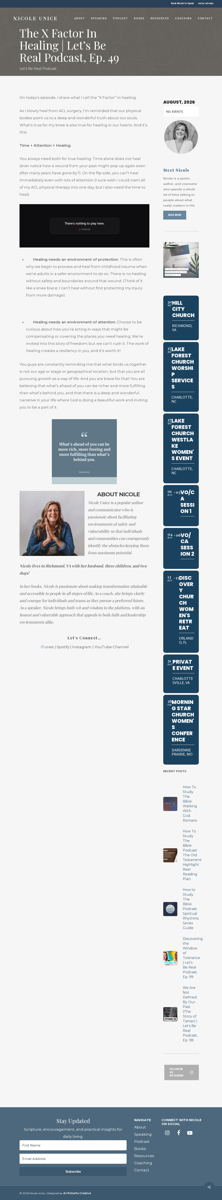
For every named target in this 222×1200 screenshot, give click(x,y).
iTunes (47, 647)
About (140, 1127)
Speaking (143, 1134)
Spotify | (64, 647)
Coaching (143, 1163)
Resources (144, 1156)
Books (140, 1148)
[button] (174, 215)
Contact (141, 1170)
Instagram (82, 647)
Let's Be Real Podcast (38, 69)
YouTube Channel (112, 647)
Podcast (142, 1141)
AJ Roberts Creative (77, 1193)
